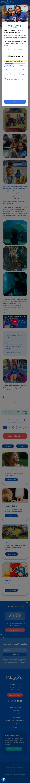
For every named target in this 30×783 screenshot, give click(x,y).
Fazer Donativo (15, 101)
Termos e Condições (18, 49)
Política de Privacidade (8, 49)
